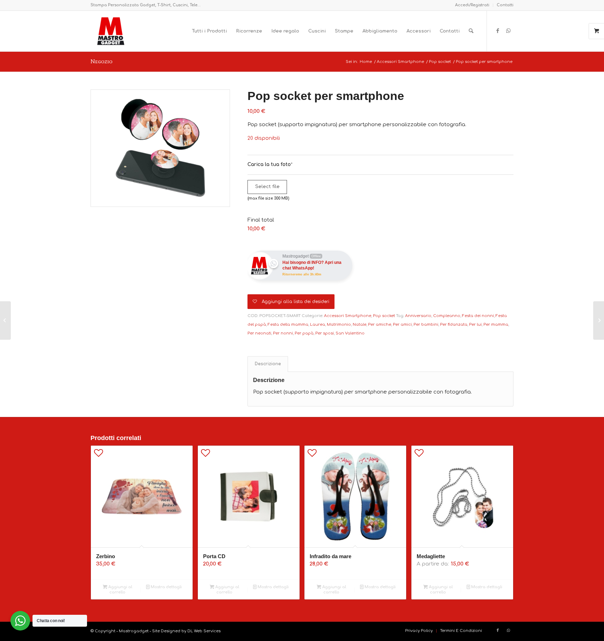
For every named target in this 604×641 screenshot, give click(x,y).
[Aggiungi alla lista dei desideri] (98, 455)
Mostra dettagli (166, 587)
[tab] (267, 364)
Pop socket (384, 316)
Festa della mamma (288, 324)
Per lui (475, 324)
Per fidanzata (453, 324)
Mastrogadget (134, 631)
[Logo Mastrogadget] (111, 31)
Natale (359, 324)
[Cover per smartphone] (5, 320)
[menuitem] (472, 5)
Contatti (505, 5)
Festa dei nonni (478, 316)
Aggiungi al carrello (119, 590)
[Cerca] (471, 31)
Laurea (317, 324)
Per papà (304, 333)
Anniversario (418, 316)
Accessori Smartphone (347, 316)
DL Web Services (204, 631)
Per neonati (259, 333)
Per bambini (426, 324)
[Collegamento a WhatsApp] (508, 31)
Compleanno (446, 316)
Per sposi (324, 333)
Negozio (102, 61)
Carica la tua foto (270, 164)
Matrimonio (339, 324)
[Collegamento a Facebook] (497, 31)
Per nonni (283, 333)
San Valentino (350, 333)
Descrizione (268, 363)
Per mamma (495, 324)
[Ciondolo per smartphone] (598, 320)
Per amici (402, 324)
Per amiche (379, 324)
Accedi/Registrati (472, 5)
